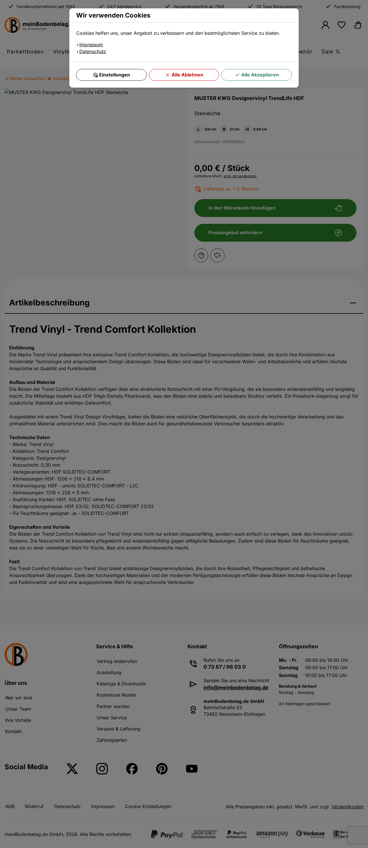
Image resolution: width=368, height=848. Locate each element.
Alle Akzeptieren (260, 75)
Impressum (91, 44)
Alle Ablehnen (187, 75)
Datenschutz (92, 51)
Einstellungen (114, 75)
